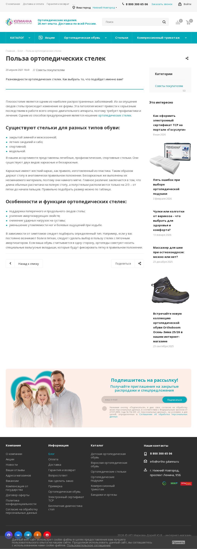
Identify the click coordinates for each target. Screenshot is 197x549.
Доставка (54, 464)
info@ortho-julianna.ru (164, 461)
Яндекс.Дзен (47, 535)
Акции (10, 459)
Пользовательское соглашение (89, 545)
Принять (178, 542)
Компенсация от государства (17, 487)
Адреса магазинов (18, 475)
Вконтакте (18, 535)
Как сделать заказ (60, 481)
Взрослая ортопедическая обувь (109, 464)
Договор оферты (17, 495)
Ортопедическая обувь (64, 491)
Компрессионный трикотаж (103, 487)
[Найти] (164, 22)
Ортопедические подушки (102, 478)
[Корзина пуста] (188, 22)
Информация (58, 445)
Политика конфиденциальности (21, 502)
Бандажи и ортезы (104, 494)
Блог (51, 454)
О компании (14, 454)
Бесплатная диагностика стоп (65, 507)
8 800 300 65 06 (161, 453)
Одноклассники (37, 535)
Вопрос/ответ (58, 475)
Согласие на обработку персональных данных (22, 511)
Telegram (28, 535)
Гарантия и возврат (62, 470)
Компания (13, 445)
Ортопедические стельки (108, 471)
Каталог (97, 445)
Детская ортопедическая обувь (108, 455)
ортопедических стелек (114, 115)
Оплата (53, 459)
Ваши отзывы (15, 470)
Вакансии (12, 481)
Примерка (55, 486)
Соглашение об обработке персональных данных (148, 415)
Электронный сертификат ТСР (66, 498)
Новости (12, 464)
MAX (9, 535)
